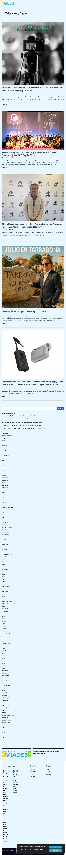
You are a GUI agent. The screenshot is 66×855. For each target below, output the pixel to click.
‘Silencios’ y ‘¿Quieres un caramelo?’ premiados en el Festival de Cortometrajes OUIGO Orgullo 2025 (29, 154)
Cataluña (4, 483)
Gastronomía (5, 569)
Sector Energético (6, 698)
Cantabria (4, 475)
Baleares (4, 458)
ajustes (29, 851)
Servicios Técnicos (6, 708)
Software (4, 713)
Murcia (3, 646)
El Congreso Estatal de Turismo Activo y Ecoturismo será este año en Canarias (20, 416)
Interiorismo (4, 606)
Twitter (47, 773)
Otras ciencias (5, 671)
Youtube (48, 771)
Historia (3, 577)
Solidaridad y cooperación (8, 715)
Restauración (5, 695)
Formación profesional (7, 554)
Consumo (4, 505)
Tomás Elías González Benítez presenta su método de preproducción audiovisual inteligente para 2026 (32, 89)
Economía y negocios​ (7, 527)
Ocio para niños (5, 666)
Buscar (3, 406)
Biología (3, 468)
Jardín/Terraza (5, 611)
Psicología (4, 690)
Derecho (4, 515)
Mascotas (4, 629)
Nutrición (4, 663)
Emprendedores (5, 532)
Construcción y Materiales (8, 500)
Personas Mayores (6, 685)
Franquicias (4, 559)
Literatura (4, 619)
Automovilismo (5, 455)
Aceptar (55, 847)
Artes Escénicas (5, 445)
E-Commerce (5, 522)
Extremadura (5, 544)
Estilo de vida (5, 540)
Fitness (3, 552)
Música (3, 648)
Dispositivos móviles (7, 520)
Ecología (4, 525)
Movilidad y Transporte (7, 643)
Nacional (4, 651)
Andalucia (4, 438)
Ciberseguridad (5, 490)
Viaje (3, 737)
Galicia (3, 564)
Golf (3, 572)
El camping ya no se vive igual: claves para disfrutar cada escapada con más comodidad (22, 425)
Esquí (3, 537)
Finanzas (4, 547)
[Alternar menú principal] (62, 3)
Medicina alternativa (6, 633)
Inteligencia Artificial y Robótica (9, 604)
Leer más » (4, 104)
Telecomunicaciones (6, 720)
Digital (3, 517)
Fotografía (4, 557)
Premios (4, 688)
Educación (4, 530)
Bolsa (3, 470)
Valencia (4, 735)
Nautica (3, 656)
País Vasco (4, 680)
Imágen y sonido (5, 584)
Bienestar (4, 465)
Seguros (4, 703)
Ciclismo (3, 492)
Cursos (3, 512)
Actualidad (33, 770)
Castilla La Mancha (6, 478)
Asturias (3, 453)
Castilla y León (5, 480)
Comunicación (5, 497)
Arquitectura (4, 443)
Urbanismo (4, 732)
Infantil (3, 596)
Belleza (3, 463)
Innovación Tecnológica (7, 601)
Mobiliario (4, 636)
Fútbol (3, 562)
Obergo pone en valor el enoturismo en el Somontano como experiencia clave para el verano (23, 422)
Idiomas (3, 582)
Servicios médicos (6, 705)
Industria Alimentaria (6, 587)
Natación (4, 653)
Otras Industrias (5, 673)
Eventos (3, 542)
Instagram (48, 775)
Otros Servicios (5, 678)
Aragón (3, 441)
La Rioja (3, 616)
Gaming (3, 567)
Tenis (3, 725)
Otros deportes (5, 676)
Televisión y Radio (6, 723)
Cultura (3, 510)
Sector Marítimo (5, 700)
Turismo (3, 727)
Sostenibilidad (5, 718)
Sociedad (4, 710)
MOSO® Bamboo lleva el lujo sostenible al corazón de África (16, 419)
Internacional (5, 609)
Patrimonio (4, 683)
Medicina (4, 631)
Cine (3, 495)
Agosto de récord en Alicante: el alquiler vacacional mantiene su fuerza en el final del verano (23, 428)
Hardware (4, 574)
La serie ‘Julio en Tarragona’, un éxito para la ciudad (24, 311)
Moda (3, 638)
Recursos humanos (6, 693)
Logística (4, 621)
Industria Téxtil (5, 594)
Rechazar (55, 850)
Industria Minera (5, 591)
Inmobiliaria (4, 599)
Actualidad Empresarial (7, 436)
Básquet (3, 460)
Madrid (3, 624)
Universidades (5, 730)
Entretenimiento (5, 535)
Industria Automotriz (6, 589)
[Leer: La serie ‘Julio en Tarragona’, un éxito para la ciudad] (33, 277)
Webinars (4, 740)
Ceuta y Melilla (5, 488)
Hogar (3, 579)
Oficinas (3, 668)
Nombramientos (5, 661)
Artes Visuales (5, 448)
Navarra (3, 658)
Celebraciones (5, 485)
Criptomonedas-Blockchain (8, 507)
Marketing (4, 626)
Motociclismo (5, 641)
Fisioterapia (4, 549)
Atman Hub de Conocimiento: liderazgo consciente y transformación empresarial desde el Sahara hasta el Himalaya (32, 225)
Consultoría (4, 502)
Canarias (4, 473)
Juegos (3, 614)
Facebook (48, 770)
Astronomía (4, 450)
